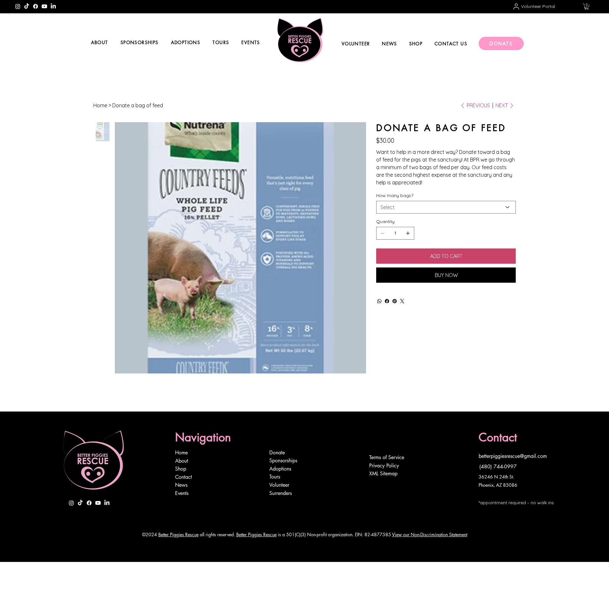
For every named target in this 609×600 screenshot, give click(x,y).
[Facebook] (35, 6)
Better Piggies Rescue (178, 534)
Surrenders (280, 493)
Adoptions (280, 468)
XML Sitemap (383, 473)
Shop (180, 468)
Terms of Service (386, 457)
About (182, 461)
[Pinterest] (394, 301)
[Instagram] (18, 6)
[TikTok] (26, 6)
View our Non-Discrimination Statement (429, 534)
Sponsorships (283, 460)
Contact (183, 477)
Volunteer (279, 485)
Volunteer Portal (538, 6)
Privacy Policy (384, 465)
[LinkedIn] (53, 6)
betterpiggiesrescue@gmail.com (513, 456)
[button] (586, 6)
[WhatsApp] (379, 301)
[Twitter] (402, 301)
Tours (274, 476)
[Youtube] (44, 6)
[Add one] (408, 233)
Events (181, 493)
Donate (277, 452)
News (181, 485)
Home (182, 452)
